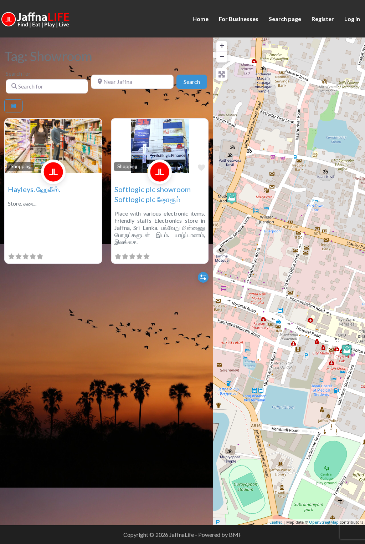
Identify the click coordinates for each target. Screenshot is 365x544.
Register (323, 18)
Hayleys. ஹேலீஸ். (34, 189)
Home (200, 18)
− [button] (222, 56)
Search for (18, 73)
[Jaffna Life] (35, 18)
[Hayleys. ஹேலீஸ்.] (231, 198)
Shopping (21, 166)
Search (195, 81)
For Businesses (238, 18)
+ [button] (222, 45)
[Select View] (13, 105)
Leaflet (275, 522)
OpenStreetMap (324, 522)
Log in (352, 18)
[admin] (53, 179)
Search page (285, 18)
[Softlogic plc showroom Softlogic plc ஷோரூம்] (347, 350)
